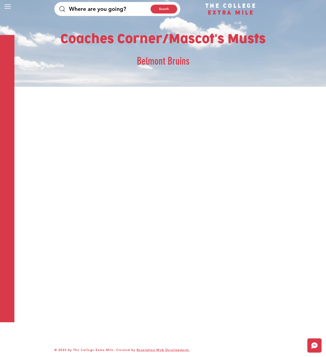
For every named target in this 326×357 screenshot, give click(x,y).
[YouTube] (6, 341)
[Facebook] (6, 324)
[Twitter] (6, 332)
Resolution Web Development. (163, 350)
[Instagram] (6, 350)
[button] (7, 6)
